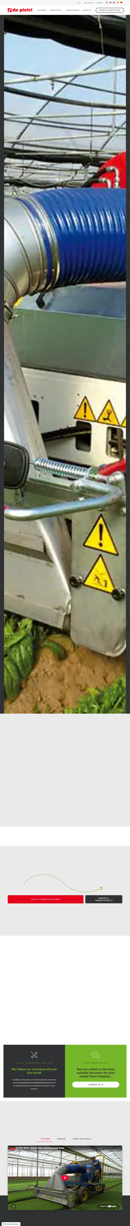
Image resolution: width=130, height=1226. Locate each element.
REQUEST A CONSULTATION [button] (102, 899)
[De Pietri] (20, 10)
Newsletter (100, 3)
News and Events (89, 3)
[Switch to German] (121, 2)
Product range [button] (55, 10)
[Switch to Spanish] (117, 2)
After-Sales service (72, 10)
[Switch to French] (114, 2)
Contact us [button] (87, 10)
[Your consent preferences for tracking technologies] (11, 1224)
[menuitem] (80, 2)
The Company (42, 10)
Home (79, 3)
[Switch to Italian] (106, 2)
